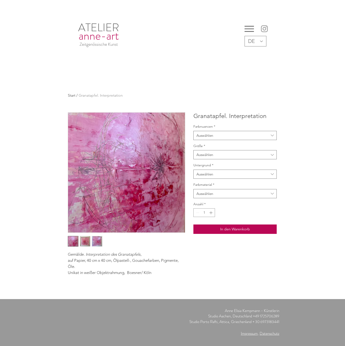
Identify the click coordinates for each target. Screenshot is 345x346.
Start (71, 95)
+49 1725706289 (266, 316)
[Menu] (249, 29)
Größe (199, 146)
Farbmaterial (203, 185)
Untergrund (203, 165)
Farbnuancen (204, 126)
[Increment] (211, 213)
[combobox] (235, 135)
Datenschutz (269, 333)
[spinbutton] (204, 213)
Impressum (249, 333)
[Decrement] (197, 213)
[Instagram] (264, 28)
